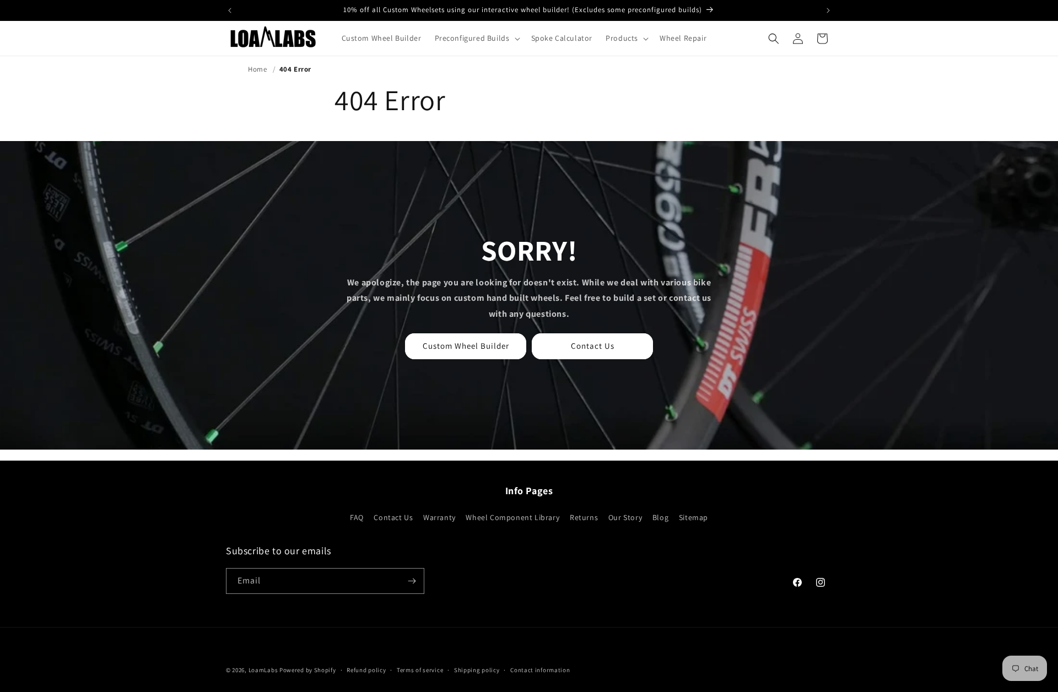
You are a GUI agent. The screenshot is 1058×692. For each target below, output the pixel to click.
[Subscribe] (412, 581)
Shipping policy (477, 670)
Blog (660, 517)
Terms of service (420, 670)
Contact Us (592, 345)
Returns (584, 517)
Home (257, 69)
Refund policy (366, 670)
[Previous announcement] (230, 10)
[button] (476, 38)
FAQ (357, 517)
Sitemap (693, 517)
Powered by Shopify (307, 670)
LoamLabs (263, 670)
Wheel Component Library (512, 517)
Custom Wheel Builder (466, 345)
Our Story (625, 517)
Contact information (540, 670)
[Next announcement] (828, 10)
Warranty (439, 517)
